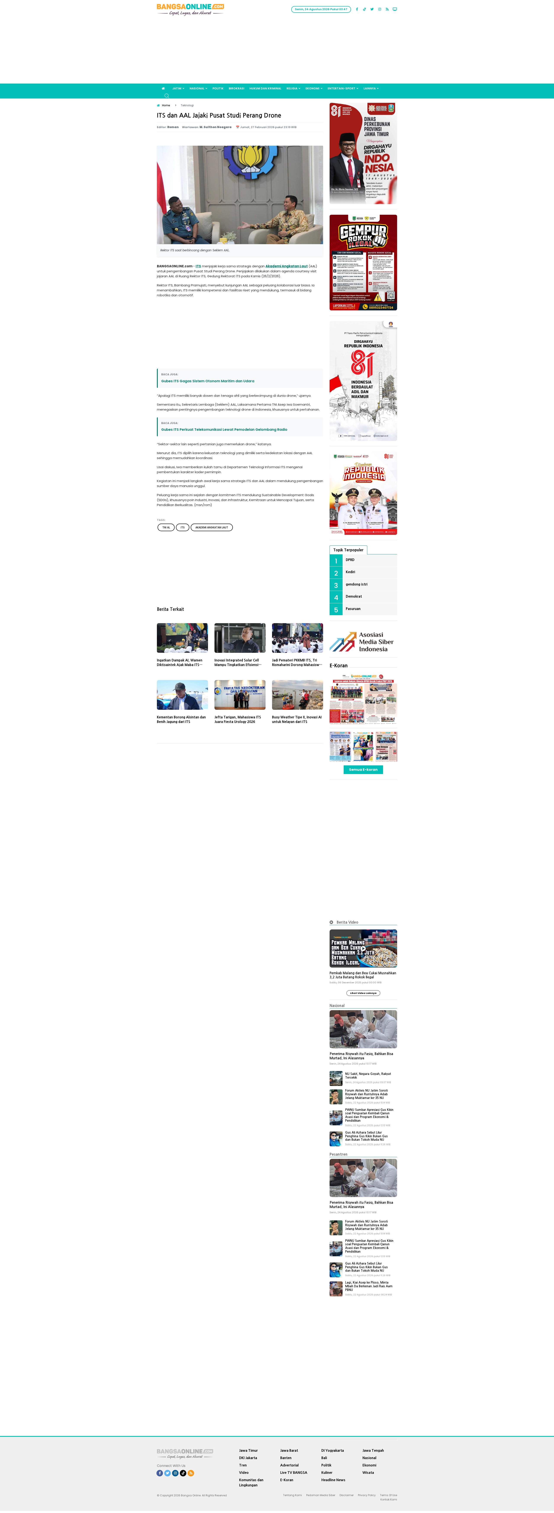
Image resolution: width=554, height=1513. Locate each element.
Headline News (333, 1480)
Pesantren (339, 1154)
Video (244, 1472)
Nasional (197, 88)
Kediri (350, 572)
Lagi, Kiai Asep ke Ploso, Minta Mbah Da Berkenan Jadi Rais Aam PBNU (369, 1286)
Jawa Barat (289, 1450)
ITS (198, 266)
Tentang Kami (292, 1495)
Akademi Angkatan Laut (287, 266)
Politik (218, 88)
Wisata (368, 1472)
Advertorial (289, 1465)
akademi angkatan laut (211, 527)
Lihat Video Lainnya (363, 993)
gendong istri (356, 584)
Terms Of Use (388, 1495)
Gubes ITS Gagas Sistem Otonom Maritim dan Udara (207, 381)
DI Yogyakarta (332, 1450)
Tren (243, 1465)
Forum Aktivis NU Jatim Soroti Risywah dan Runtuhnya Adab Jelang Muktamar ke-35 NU (366, 1094)
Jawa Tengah (373, 1450)
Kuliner (326, 1472)
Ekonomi (312, 88)
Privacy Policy (367, 1495)
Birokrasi (236, 88)
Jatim (176, 88)
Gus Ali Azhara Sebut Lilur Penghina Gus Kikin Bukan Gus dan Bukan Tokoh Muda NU (366, 1136)
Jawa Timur (248, 1450)
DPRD (350, 559)
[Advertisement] (277, 51)
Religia (292, 88)
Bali (324, 1458)
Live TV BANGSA (293, 1472)
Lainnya (370, 88)
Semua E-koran (363, 769)
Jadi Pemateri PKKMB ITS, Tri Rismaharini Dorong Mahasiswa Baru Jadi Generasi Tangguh (296, 665)
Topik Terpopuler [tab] (348, 550)
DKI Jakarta (248, 1458)
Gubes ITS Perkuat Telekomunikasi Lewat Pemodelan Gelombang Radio (224, 429)
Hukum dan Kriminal (265, 88)
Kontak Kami (388, 1499)
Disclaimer (347, 1495)
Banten (285, 1458)
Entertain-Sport (341, 88)
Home (166, 105)
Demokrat (354, 596)
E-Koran (339, 665)
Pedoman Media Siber (320, 1495)
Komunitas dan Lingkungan (251, 1482)
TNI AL (166, 527)
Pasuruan (353, 608)
